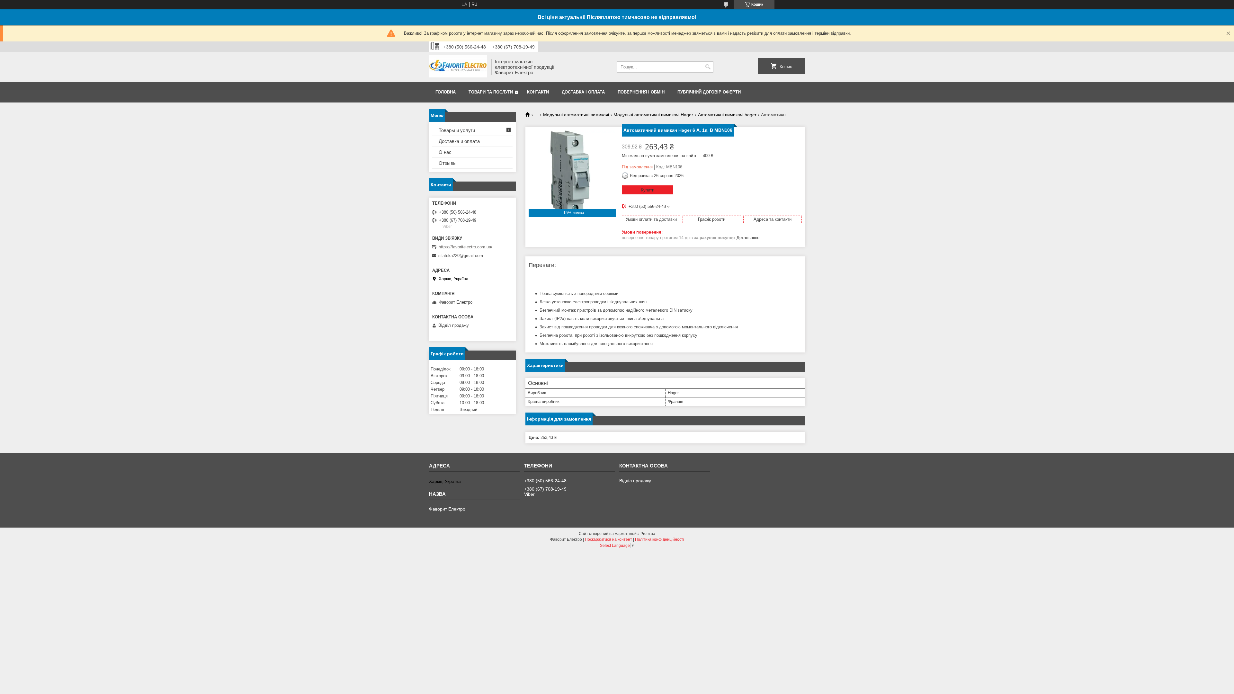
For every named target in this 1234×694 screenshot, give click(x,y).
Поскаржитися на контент (608, 539)
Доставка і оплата (583, 92)
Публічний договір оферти (709, 92)
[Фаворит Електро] (458, 67)
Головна (445, 92)
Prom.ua (647, 533)
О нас (445, 152)
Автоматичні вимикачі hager (727, 114)
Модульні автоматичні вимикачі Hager (653, 114)
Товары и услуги (457, 130)
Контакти (538, 92)
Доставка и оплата (459, 141)
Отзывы (448, 163)
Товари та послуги (491, 92)
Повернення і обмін (641, 92)
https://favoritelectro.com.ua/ (465, 247)
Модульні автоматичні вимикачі (576, 114)
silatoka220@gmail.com (460, 255)
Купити (647, 190)
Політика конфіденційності (659, 539)
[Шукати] (707, 67)
